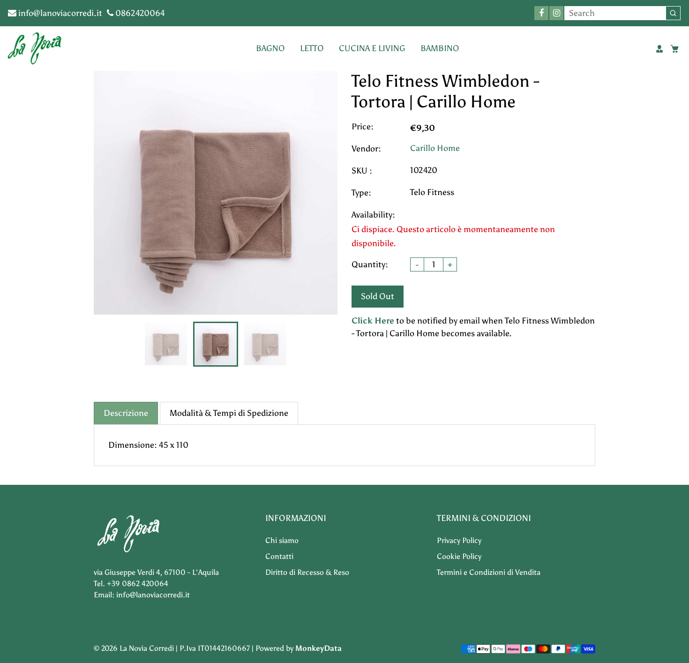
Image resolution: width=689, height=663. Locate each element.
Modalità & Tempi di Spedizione (229, 413)
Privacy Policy (459, 540)
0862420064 (139, 13)
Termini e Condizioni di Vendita (488, 572)
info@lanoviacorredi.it (59, 13)
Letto (312, 48)
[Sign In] (659, 49)
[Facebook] (541, 13)
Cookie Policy (459, 556)
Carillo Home (435, 148)
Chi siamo (282, 540)
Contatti (279, 556)
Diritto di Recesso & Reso (307, 572)
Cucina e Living (372, 48)
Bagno (270, 48)
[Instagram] (556, 13)
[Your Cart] (674, 49)
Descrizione (126, 413)
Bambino (439, 48)
